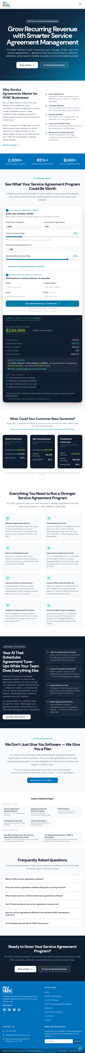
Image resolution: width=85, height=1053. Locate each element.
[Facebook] (4, 1009)
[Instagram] (19, 1009)
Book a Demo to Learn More (41, 780)
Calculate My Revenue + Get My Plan (41, 303)
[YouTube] (9, 1009)
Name (9, 283)
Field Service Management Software (58, 1004)
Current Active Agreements (54, 222)
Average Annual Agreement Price (19, 245)
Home (47, 992)
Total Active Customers (15, 222)
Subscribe (77, 1041)
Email (8, 292)
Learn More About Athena (15, 717)
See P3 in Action (10, 145)
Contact (47, 1020)
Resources (49, 1008)
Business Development (53, 996)
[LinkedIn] (14, 1009)
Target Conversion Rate (15, 233)
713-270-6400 (11, 1031)
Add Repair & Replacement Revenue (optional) (26, 266)
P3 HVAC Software (51, 1000)
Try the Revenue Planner (54, 65)
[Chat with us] (80, 1048)
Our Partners (49, 1016)
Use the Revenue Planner (56, 969)
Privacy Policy (62, 1051)
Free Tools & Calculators (54, 1012)
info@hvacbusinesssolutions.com (18, 1035)
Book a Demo (25, 65)
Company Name (50, 283)
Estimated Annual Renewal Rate (18, 256)
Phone (49, 292)
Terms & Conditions (76, 1051)
